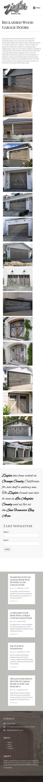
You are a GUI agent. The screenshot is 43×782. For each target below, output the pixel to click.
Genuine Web (21, 780)
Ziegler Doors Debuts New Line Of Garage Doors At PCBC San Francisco (21, 682)
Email (6, 540)
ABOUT (10, 742)
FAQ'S (9, 744)
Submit (7, 549)
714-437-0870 (11, 723)
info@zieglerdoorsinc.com (15, 730)
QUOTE (10, 746)
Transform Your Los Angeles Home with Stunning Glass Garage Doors (20, 581)
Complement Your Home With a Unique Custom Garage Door (21, 615)
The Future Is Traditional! (17, 647)
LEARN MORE (8, 768)
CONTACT (11, 748)
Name (6, 532)
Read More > (14, 601)
